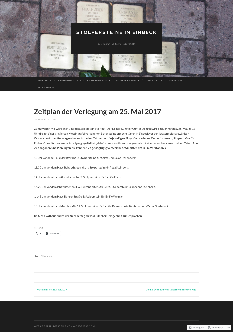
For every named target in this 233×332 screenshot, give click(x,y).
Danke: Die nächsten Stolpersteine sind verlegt (172, 289)
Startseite (44, 80)
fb (54, 119)
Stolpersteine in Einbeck (116, 32)
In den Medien (46, 87)
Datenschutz (154, 80)
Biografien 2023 (97, 80)
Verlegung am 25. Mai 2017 (50, 289)
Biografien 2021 (68, 80)
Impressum (175, 80)
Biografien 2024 (126, 80)
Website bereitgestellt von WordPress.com (64, 326)
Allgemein (46, 255)
